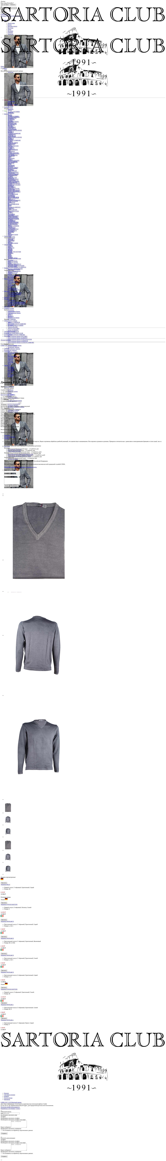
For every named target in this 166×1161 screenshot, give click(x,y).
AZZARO (10, 126)
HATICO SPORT (12, 168)
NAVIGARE (11, 196)
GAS (9, 157)
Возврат (6, 333)
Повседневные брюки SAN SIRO (17, 336)
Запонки (10, 257)
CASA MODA (12, 135)
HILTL (10, 171)
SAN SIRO (11, 215)
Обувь (9, 29)
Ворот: (3, 425)
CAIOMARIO (12, 134)
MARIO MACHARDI (14, 185)
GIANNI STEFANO (13, 160)
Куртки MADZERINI (14, 404)
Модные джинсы (13, 352)
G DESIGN (11, 154)
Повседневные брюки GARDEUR (18, 341)
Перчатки (10, 260)
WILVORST (11, 238)
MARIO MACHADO (14, 183)
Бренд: (3, 422)
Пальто (10, 286)
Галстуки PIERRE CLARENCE (17, 267)
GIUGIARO (11, 165)
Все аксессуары (12, 266)
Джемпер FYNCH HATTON (9, 904)
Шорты (10, 274)
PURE (9, 209)
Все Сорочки (11, 300)
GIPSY (10, 163)
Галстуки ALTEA (13, 262)
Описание (7, 435)
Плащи (10, 283)
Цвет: (2, 420)
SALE (6, 100)
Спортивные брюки (13, 317)
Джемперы (11, 310)
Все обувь (10, 325)
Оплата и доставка (9, 437)
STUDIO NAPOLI (13, 229)
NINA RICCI (11, 199)
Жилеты (10, 317)
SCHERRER (11, 221)
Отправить (4, 1133)
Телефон (3, 1116)
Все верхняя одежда (13, 289)
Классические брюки (14, 269)
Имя (5, 470)
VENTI (10, 235)
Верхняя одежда (12, 26)
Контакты (7, 336)
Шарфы (10, 251)
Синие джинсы (12, 350)
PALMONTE (11, 202)
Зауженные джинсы (13, 347)
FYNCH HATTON (13, 146)
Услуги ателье (8, 334)
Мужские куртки (13, 282)
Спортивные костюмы (14, 294)
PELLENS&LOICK (13, 204)
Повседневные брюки (14, 313)
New (5, 111)
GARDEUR (11, 156)
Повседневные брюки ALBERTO (17, 338)
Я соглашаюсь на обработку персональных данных (17, 1130)
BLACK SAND (12, 129)
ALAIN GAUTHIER (14, 111)
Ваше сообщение (6, 1127)
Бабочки (10, 249)
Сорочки (10, 313)
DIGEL (10, 145)
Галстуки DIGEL (13, 261)
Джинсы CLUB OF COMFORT (17, 324)
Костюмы (10, 28)
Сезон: (3, 412)
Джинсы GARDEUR (14, 322)
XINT (9, 241)
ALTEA (10, 120)
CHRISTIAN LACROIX (15, 130)
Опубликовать (14, 486)
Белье (9, 261)
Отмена (7, 486)
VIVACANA (11, 237)
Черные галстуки (13, 272)
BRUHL (10, 132)
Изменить (12, 4)
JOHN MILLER (12, 171)
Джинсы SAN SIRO (13, 328)
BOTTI (10, 131)
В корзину (4, 404)
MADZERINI (11, 187)
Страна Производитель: (8, 409)
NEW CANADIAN (13, 198)
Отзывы (6, 438)
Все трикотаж (12, 319)
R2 (8, 210)
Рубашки (10, 32)
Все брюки (11, 277)
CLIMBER (11, 139)
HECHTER (11, 170)
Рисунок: (3, 415)
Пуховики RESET (13, 405)
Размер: (3, 423)
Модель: (3, 418)
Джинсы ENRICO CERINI (15, 325)
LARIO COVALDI (13, 181)
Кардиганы (11, 311)
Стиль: (3, 417)
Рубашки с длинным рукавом (16, 302)
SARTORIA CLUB (13, 211)
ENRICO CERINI (13, 149)
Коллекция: (4, 426)
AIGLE (10, 110)
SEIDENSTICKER (13, 223)
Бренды (6, 114)
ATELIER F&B (12, 123)
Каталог (6, 1093)
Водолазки (11, 308)
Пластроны (11, 247)
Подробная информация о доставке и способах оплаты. (20, 467)
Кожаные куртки (13, 288)
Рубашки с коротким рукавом (16, 303)
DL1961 (10, 148)
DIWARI (10, 146)
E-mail (6, 473)
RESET (10, 212)
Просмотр (3, 883)
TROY (9, 233)
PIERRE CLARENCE (14, 207)
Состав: (3, 411)
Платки (10, 255)
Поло (9, 314)
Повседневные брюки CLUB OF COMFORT (21, 342)
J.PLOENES (11, 173)
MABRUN (11, 185)
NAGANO (11, 195)
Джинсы (10, 272)
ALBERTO (11, 113)
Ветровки (10, 280)
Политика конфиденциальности (10, 1107)
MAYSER (10, 193)
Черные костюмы (13, 459)
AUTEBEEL (11, 125)
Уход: (2, 414)
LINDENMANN (12, 182)
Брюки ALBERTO (13, 330)
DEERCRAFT (12, 143)
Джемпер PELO (5, 884)
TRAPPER (11, 232)
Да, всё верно (5, 4)
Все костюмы (11, 296)
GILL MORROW (13, 162)
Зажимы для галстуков (14, 251)
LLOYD (10, 184)
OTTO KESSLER (13, 201)
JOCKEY (10, 176)
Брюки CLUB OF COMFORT (16, 335)
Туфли (9, 322)
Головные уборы (12, 265)
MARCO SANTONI (13, 188)
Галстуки (10, 246)
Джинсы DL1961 (13, 327)
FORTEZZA (11, 151)
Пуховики (11, 285)
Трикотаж (10, 34)
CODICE (10, 142)
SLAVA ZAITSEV (13, 224)
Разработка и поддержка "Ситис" (10, 1108)
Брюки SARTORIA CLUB (15, 333)
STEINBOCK (12, 227)
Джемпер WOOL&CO (7, 921)
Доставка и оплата (9, 331)
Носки (9, 263)
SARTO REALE (12, 209)
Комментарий (8, 477)
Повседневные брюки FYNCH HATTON (20, 339)
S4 (8, 213)
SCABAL (10, 213)
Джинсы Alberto (12, 321)
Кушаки (10, 252)
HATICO (10, 167)
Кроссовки (11, 324)
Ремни (9, 254)
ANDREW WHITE (13, 121)
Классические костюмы (15, 293)
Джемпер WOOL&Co (7, 1004)
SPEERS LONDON (13, 219)
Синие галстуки (12, 273)
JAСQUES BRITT (13, 174)
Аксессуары (11, 23)
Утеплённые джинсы (14, 349)
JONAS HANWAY (13, 179)
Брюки (10, 24)
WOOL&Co (11, 240)
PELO (9, 205)
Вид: (2, 408)
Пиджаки (10, 31)
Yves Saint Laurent (13, 234)
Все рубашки (11, 305)
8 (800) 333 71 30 (6, 345)
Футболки (11, 316)
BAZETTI (10, 128)
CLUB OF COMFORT (14, 140)
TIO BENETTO (12, 230)
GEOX (10, 159)
